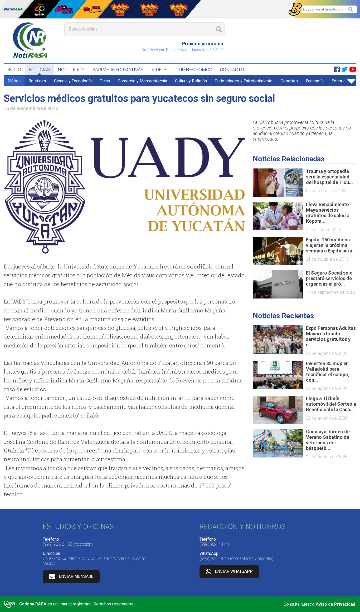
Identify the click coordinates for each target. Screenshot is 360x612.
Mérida (14, 80)
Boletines (37, 80)
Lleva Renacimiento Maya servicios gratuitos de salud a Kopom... (327, 213)
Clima (105, 80)
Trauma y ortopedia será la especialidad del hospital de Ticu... (329, 176)
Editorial (339, 80)
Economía (315, 80)
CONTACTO (232, 69)
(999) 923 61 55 (57, 544)
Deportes (289, 80)
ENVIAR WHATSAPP (234, 571)
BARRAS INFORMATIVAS (118, 69)
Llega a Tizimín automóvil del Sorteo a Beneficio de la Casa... (331, 404)
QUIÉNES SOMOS (194, 69)
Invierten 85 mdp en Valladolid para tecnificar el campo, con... (327, 372)
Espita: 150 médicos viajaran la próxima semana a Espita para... (331, 245)
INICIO (14, 69)
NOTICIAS (39, 69)
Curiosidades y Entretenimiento (244, 80)
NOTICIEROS (71, 69)
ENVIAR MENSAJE (76, 576)
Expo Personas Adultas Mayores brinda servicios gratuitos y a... (331, 336)
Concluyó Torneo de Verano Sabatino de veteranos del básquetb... (328, 440)
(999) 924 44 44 (214, 544)
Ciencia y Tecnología (73, 80)
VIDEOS (160, 69)
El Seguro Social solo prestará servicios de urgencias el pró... (329, 278)
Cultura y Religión (191, 80)
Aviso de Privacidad (335, 604)
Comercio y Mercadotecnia (142, 80)
